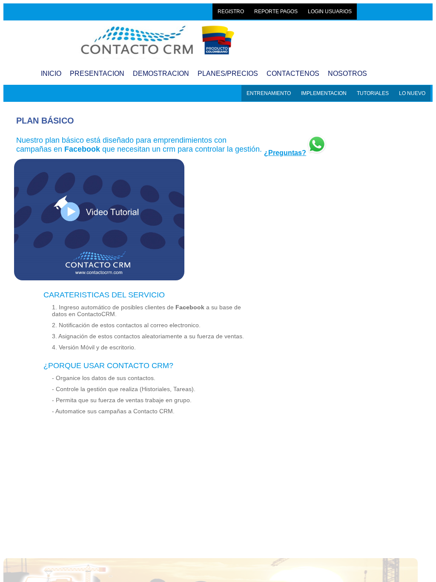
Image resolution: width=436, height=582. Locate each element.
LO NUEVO (412, 93)
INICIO (51, 73)
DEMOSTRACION (161, 73)
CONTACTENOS (293, 73)
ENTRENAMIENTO (269, 93)
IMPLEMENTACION (324, 93)
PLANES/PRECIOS (228, 73)
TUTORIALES (373, 93)
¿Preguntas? (285, 152)
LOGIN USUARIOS (330, 11)
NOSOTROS (347, 73)
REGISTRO (231, 11)
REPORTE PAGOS (276, 11)
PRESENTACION (97, 73)
